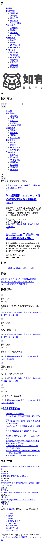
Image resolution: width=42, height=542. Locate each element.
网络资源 (11, 50)
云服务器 (11, 38)
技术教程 (11, 11)
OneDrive (14, 21)
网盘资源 (14, 67)
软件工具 (11, 25)
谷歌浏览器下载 (12, 530)
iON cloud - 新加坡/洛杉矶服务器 (14, 284)
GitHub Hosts (11, 523)
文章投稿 (9, 518)
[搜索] (21, 174)
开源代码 (14, 13)
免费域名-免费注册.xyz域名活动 (15, 476)
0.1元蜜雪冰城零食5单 (15, 414)
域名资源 (14, 55)
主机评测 (16, 45)
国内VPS (14, 40)
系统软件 (14, 28)
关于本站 (9, 516)
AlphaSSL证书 (11, 526)
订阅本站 (9, 514)
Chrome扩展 (15, 35)
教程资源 (14, 65)
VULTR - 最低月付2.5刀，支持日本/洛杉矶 (18, 279)
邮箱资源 (16, 57)
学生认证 (14, 18)
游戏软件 (14, 30)
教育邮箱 (14, 60)
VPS (7, 190)
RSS (2, 268)
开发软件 (14, 33)
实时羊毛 (14, 408)
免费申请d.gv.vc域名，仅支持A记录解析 (18, 500)
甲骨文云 (17, 47)
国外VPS (14, 43)
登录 (3, 178)
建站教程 (14, 62)
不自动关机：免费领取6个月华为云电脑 (22, 456)
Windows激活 (15, 23)
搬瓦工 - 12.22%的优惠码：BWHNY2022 (17, 282)
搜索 (3, 106)
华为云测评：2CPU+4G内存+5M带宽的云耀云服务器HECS (23, 199)
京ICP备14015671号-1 (9, 537)
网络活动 (4, 497)
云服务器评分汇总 (13, 521)
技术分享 (14, 16)
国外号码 (14, 52)
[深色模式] (21, 176)
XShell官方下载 (12, 528)
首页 (10, 8)
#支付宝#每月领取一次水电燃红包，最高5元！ (21, 493)
